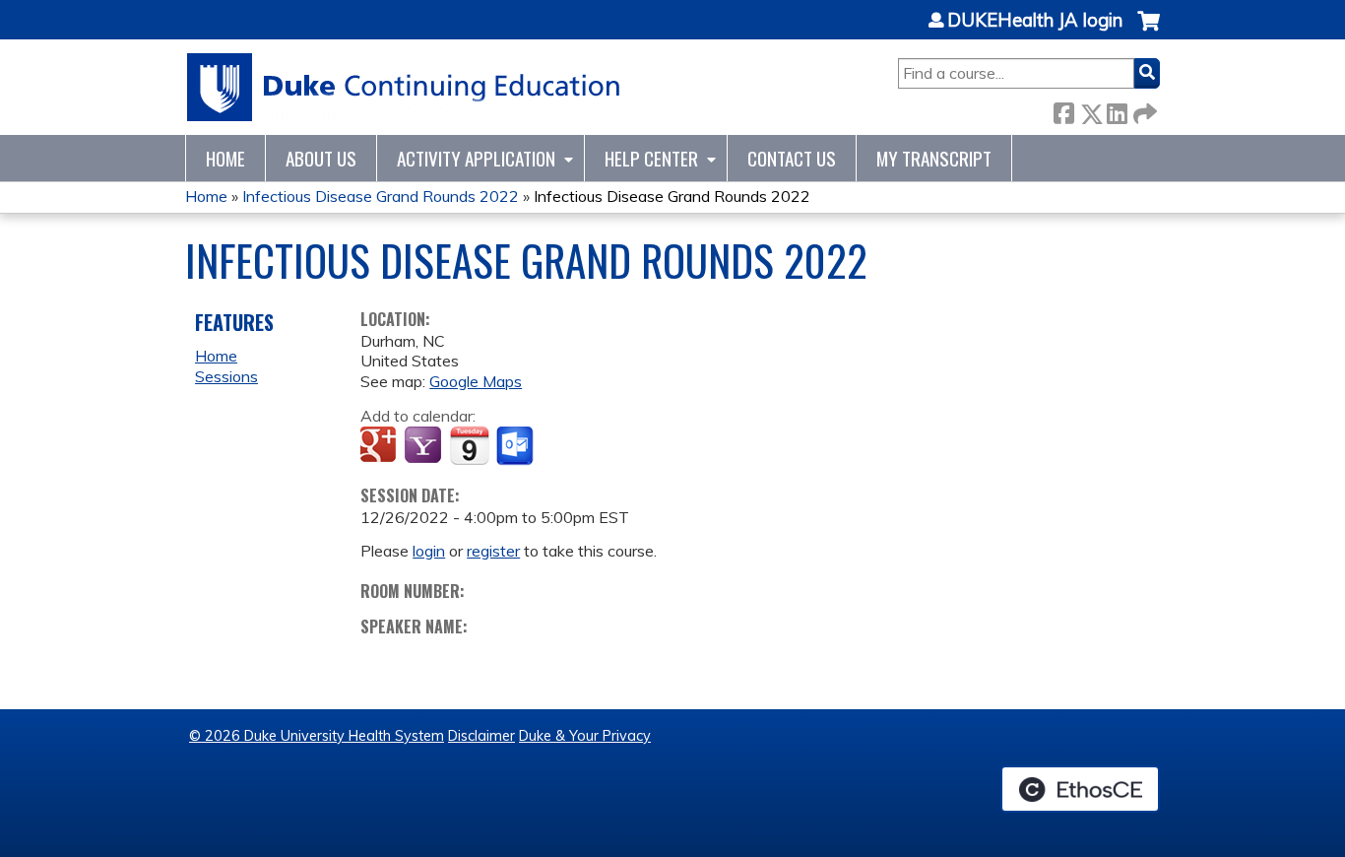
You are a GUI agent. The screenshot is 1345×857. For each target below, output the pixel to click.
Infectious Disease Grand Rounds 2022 (380, 196)
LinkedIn (1116, 110)
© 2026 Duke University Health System (316, 736)
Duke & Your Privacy (585, 736)
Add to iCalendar (469, 445)
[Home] (404, 87)
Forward (1143, 110)
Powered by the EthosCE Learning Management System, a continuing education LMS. (1080, 789)
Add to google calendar (380, 446)
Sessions (226, 376)
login (429, 550)
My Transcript (934, 158)
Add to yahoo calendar (425, 446)
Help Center (651, 158)
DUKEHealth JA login (1034, 21)
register (493, 550)
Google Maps (475, 381)
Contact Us (791, 158)
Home (225, 158)
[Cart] (1148, 31)
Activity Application (476, 158)
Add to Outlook (516, 446)
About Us (321, 158)
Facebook (1063, 110)
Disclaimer (481, 736)
